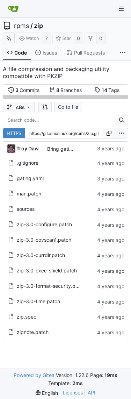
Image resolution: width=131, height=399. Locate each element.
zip (38, 25)
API (91, 393)
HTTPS (14, 133)
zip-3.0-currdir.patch (41, 255)
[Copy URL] (109, 133)
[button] (45, 107)
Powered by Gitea (34, 375)
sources (26, 209)
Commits (27, 90)
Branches (69, 90)
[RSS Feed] (9, 38)
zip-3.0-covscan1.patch (44, 240)
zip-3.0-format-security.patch (51, 286)
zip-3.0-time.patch (38, 301)
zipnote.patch (33, 332)
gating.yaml (30, 178)
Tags (111, 90)
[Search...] (121, 120)
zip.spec (26, 317)
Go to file (68, 107)
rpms (21, 25)
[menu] (121, 133)
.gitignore (27, 163)
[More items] (122, 52)
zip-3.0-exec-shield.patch (47, 270)
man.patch (29, 194)
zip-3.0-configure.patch (44, 224)
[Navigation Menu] (121, 8)
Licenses (73, 393)
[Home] (13, 8)
